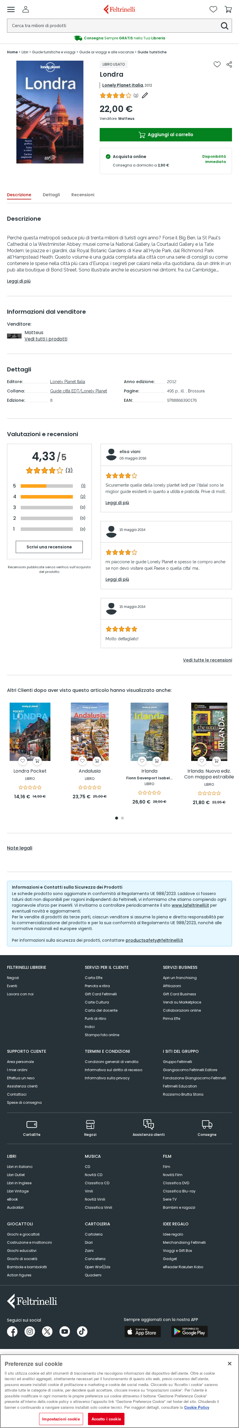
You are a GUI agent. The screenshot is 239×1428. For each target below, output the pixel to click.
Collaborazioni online (182, 1010)
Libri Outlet (16, 1174)
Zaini (89, 1250)
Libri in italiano (19, 1166)
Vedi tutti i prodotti (45, 339)
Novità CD (93, 1174)
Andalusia (90, 771)
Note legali (19, 848)
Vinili (89, 1191)
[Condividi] (229, 64)
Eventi (12, 985)
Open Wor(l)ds (97, 1266)
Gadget (170, 1258)
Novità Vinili (95, 1199)
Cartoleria (94, 1234)
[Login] (25, 9)
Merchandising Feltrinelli (184, 1242)
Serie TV (170, 1199)
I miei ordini (17, 1069)
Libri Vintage (18, 1191)
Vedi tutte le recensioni (207, 660)
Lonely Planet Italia (122, 85)
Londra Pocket (30, 771)
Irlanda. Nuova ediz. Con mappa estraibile (209, 774)
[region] (119, 1391)
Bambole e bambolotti (27, 1266)
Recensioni (82, 195)
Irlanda (149, 771)
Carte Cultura (97, 1002)
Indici (90, 1026)
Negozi (13, 977)
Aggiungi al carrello (170, 134)
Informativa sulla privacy (107, 1078)
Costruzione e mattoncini (29, 1242)
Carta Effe (93, 977)
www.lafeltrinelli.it (190, 905)
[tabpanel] (50, 112)
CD (87, 1166)
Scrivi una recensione (49, 547)
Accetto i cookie (106, 1419)
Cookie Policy (196, 1407)
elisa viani (129, 452)
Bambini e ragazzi (179, 1207)
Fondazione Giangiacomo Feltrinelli (194, 1078)
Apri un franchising (180, 977)
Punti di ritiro (95, 1018)
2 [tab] (122, 818)
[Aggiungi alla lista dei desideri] (217, 64)
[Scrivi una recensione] (144, 95)
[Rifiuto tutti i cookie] (229, 1363)
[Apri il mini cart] (228, 9)
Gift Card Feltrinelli (101, 994)
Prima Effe (171, 1018)
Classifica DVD (176, 1182)
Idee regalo (173, 1234)
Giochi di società (22, 1258)
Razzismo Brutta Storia (183, 1094)
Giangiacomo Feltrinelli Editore (190, 1069)
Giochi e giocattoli (23, 1234)
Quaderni (93, 1275)
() (135, 95)
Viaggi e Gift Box (177, 1250)
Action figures (19, 1275)
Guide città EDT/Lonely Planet (78, 391)
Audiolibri (15, 1207)
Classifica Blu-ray (179, 1191)
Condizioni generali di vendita (111, 1061)
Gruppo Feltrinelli (177, 1061)
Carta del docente (101, 1010)
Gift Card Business (179, 994)
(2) (83, 496)
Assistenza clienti (22, 1086)
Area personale (20, 1061)
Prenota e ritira (97, 985)
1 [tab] (50, 159)
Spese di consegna (24, 1102)
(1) (83, 485)
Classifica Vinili (98, 1207)
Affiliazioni (172, 985)
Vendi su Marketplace (182, 1002)
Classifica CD (97, 1182)
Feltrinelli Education (180, 1086)
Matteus (126, 118)
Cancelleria (95, 1258)
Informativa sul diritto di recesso (113, 1069)
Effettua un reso (20, 1078)
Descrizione (19, 195)
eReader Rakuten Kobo (183, 1266)
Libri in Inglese (19, 1182)
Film (166, 1166)
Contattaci (17, 1094)
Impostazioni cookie (61, 1419)
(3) (69, 470)
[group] (119, 38)
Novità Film (172, 1174)
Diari (89, 1242)
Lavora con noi (20, 994)
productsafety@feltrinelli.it (154, 940)
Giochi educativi (21, 1250)
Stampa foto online (102, 1034)
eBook (12, 1199)
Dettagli (51, 195)
